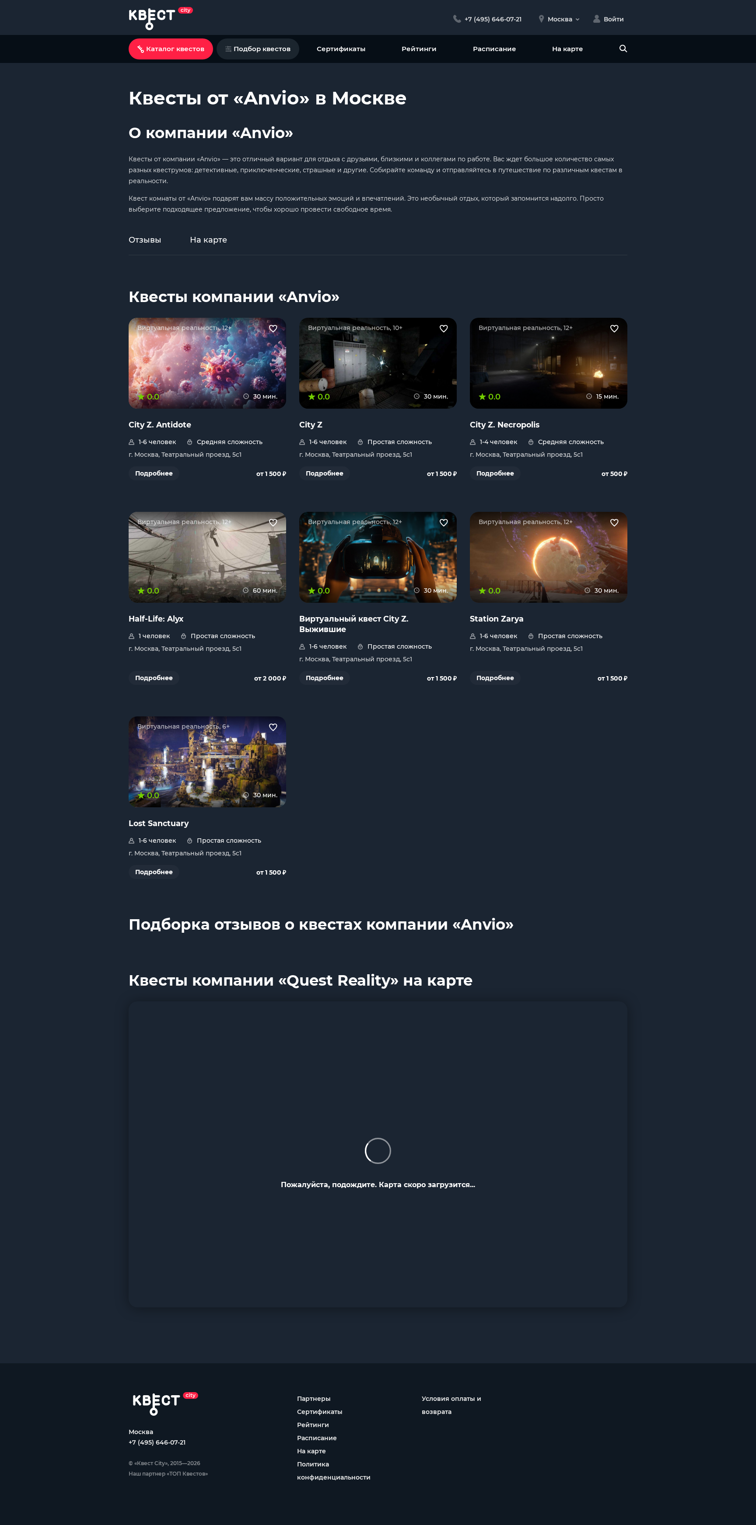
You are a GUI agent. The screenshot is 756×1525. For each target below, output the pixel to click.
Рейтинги (419, 49)
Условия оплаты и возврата (451, 1405)
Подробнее (154, 473)
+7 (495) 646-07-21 (157, 1442)
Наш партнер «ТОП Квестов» (168, 1473)
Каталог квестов (175, 49)
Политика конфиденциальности (334, 1470)
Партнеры (314, 1399)
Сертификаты (341, 49)
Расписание (494, 49)
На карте (567, 49)
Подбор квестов (262, 49)
